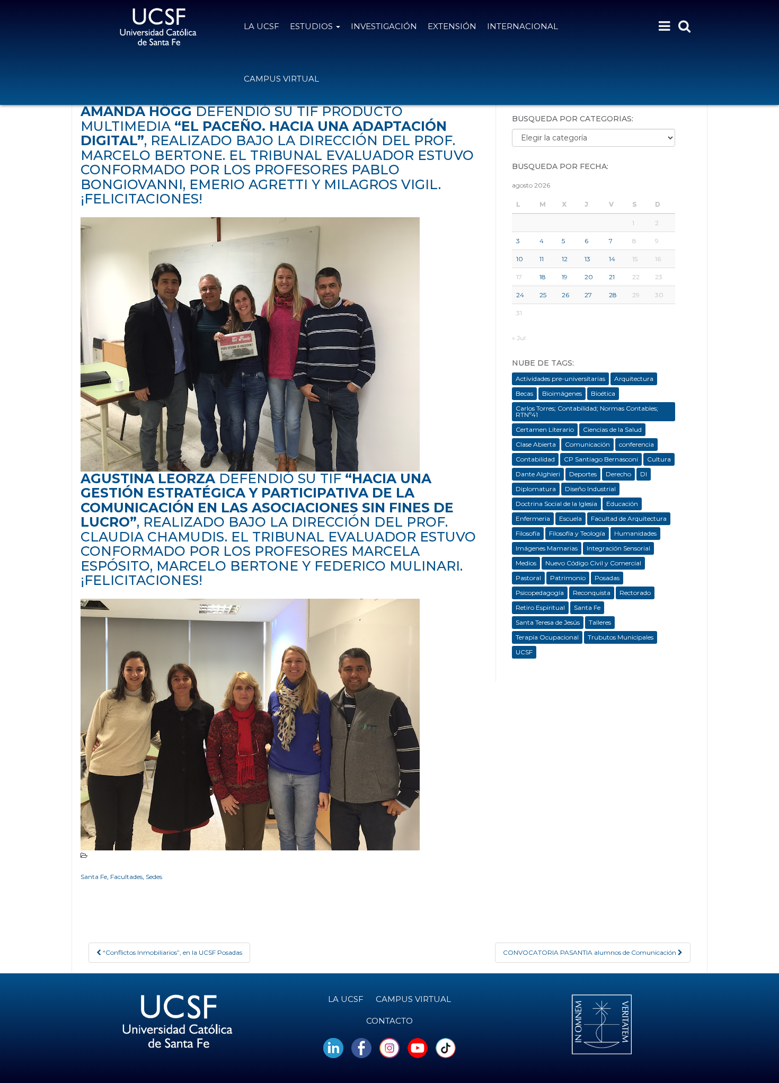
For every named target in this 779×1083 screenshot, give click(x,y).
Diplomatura (536, 489)
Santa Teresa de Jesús (548, 622)
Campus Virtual (281, 79)
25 (542, 295)
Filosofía (528, 533)
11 (541, 259)
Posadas (607, 578)
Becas (524, 393)
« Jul (519, 338)
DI (643, 474)
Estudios (312, 26)
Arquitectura (633, 379)
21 (612, 277)
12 (565, 259)
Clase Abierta (536, 444)
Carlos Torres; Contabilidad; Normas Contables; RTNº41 (587, 411)
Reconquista (591, 593)
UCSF (524, 652)
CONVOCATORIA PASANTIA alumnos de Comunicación (590, 952)
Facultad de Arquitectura (629, 518)
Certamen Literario (545, 429)
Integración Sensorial (618, 548)
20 (589, 277)
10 (519, 259)
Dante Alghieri (538, 474)
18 (542, 277)
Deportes (583, 474)
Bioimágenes (562, 393)
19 (565, 277)
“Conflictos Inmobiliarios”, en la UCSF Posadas (171, 952)
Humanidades (635, 533)
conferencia (636, 444)
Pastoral (528, 578)
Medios (526, 563)
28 (613, 295)
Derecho (618, 474)
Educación (622, 504)
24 (520, 295)
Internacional (522, 26)
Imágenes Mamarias (547, 548)
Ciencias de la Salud (612, 429)
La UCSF (261, 26)
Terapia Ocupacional (547, 637)
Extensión (452, 26)
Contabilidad (535, 459)
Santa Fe (94, 877)
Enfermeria (533, 518)
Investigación (384, 26)
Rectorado (635, 593)
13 (587, 259)
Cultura (659, 459)
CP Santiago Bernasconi (601, 459)
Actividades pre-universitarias (560, 379)
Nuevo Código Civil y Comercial (593, 563)
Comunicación (587, 444)
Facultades (126, 877)
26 (565, 295)
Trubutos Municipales (620, 637)
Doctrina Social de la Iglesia (556, 504)
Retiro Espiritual (540, 607)
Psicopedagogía (540, 593)
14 (612, 259)
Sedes (154, 877)
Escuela (570, 518)
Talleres (600, 622)
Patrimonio (568, 578)
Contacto (389, 1021)
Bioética (603, 393)
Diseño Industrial (590, 489)
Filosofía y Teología (577, 533)
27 (588, 295)
